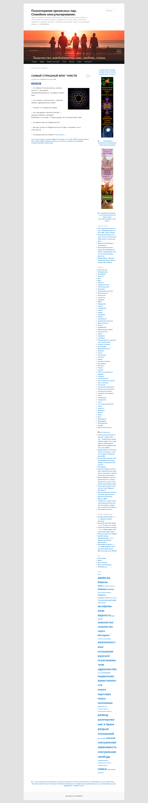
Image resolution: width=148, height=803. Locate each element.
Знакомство (102, 295)
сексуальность (103, 760)
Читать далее (60, 134)
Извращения (102, 304)
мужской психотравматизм (107, 660)
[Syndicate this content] (98, 432)
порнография (102, 346)
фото (99, 417)
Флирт (100, 415)
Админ (79, 62)
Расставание (60, 139)
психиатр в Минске (103, 709)
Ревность (102, 595)
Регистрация (102, 558)
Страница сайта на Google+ (107, 70)
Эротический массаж (104, 427)
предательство (56, 141)
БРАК (100, 585)
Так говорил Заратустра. (106, 404)
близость (101, 276)
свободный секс (103, 378)
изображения (102, 308)
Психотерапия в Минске (104, 592)
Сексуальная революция (107, 600)
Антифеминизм (103, 272)
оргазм (100, 334)
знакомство (101, 297)
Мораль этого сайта (53, 62)
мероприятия (102, 319)
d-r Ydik (53, 79)
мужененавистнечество (105, 321)
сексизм (110, 738)
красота (100, 310)
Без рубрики (102, 274)
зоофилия (101, 300)
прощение (70, 141)
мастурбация (107, 638)
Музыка (100, 325)
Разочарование (78, 141)
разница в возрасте (104, 361)
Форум (42, 62)
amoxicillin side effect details (107, 523)
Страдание (34, 143)
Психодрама (102, 467)
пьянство (101, 357)
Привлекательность (104, 349)
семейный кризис (103, 765)
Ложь (32, 141)
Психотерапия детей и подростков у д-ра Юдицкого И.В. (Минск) (106, 488)
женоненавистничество (105, 291)
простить (64, 141)
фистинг (100, 412)
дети (113, 616)
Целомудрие (102, 421)
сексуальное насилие (105, 391)
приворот (101, 351)
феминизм (101, 410)
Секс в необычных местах (106, 380)
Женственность (103, 293)
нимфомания (102, 327)
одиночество (107, 669)
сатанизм (101, 376)
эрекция (100, 425)
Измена (86, 139)
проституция (102, 355)
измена (49, 139)
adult (99, 574)
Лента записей (102, 562)
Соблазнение (102, 398)
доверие (81, 139)
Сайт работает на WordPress (74, 796)
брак (99, 280)
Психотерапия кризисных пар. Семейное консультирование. (54, 12)
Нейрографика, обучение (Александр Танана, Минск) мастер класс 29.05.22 (106, 260)
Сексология (101, 385)
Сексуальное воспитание (106, 389)
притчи (100, 353)
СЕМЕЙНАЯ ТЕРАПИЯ (104, 598)
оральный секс (103, 331)
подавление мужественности (107, 680)
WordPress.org (102, 567)
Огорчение (48, 141)
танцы (100, 406)
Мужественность (103, 323)
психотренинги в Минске (105, 711)
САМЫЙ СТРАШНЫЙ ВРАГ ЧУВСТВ (54, 75)
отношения (106, 673)
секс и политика (103, 383)
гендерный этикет (103, 285)
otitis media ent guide (104, 544)
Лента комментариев (104, 565)
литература (101, 314)
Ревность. (101, 366)
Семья (100, 395)
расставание (101, 738)
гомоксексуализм (103, 287)
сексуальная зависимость (106, 387)
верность (43, 139)
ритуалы (100, 370)
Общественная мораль (105, 329)
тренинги (101, 408)
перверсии (101, 336)
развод (100, 359)
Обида (42, 141)
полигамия (101, 338)
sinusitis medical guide (105, 517)
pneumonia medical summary (107, 527)
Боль (38, 139)
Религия (100, 368)
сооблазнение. (111, 769)
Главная (34, 62)
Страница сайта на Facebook (107, 72)
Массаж (71, 62)
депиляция (101, 289)
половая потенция (104, 344)
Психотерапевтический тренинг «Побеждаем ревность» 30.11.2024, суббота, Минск (107, 230)
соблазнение (102, 400)
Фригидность (102, 419)
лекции (100, 312)
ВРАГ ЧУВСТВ (73, 139)
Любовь (53, 139)
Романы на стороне (109, 525)
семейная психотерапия (105, 393)
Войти (100, 560)
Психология (88, 62)
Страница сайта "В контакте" (107, 74)
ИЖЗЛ (100, 302)
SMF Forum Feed (105, 432)
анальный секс (103, 270)
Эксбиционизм (102, 423)
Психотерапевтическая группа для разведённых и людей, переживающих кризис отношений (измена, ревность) (107, 251)
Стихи (64, 62)
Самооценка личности (105, 509)
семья (102, 769)
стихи (99, 402)
